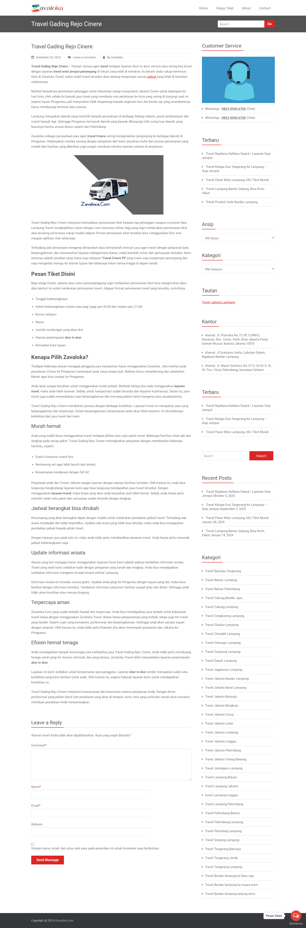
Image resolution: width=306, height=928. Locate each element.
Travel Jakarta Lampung (218, 302)
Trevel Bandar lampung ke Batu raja (229, 876)
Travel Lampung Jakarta (221, 786)
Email (35, 805)
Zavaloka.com (64, 920)
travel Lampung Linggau (221, 795)
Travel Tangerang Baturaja (223, 849)
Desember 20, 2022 (48, 57)
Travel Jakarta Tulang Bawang (225, 759)
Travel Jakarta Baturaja (221, 696)
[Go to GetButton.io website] (296, 923)
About (246, 8)
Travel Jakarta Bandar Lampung (227, 679)
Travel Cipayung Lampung (222, 652)
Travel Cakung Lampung (221, 607)
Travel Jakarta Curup (219, 714)
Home (203, 8)
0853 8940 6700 (234, 109)
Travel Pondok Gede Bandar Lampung (231, 202)
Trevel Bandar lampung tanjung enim (230, 894)
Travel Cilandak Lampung (222, 634)
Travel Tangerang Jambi (221, 858)
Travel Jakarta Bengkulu (221, 705)
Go (269, 24)
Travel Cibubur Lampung (221, 625)
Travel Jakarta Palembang (223, 750)
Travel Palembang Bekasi (222, 813)
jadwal (151, 77)
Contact (265, 8)
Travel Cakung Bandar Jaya (223, 598)
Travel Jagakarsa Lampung (223, 670)
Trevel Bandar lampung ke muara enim (231, 885)
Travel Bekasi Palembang (222, 589)
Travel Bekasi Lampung (221, 580)
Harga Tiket (224, 8)
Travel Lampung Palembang (224, 804)
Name (36, 787)
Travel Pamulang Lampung (223, 831)
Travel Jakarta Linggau (220, 741)
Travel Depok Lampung (221, 661)
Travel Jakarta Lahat (219, 723)
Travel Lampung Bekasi (221, 777)
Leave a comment (84, 57)
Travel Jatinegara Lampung (223, 768)
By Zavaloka (115, 57)
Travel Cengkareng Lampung (224, 616)
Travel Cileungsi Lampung (223, 643)
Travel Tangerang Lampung (223, 867)
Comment (38, 745)
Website (36, 824)
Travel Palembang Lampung (224, 822)
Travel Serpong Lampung (222, 840)
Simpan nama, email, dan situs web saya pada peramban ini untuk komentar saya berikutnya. (95, 848)
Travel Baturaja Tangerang (223, 571)
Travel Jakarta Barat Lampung (225, 687)
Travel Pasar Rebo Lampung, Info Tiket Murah (237, 180)
